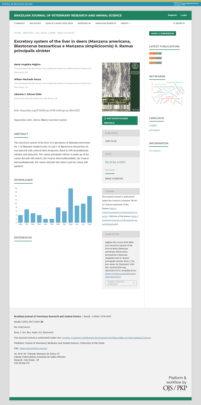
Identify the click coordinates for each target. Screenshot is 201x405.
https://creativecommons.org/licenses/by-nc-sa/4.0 (120, 212)
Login (184, 15)
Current (19, 23)
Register (172, 15)
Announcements (105, 23)
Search (180, 23)
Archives (35, 23)
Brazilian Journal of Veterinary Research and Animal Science (68, 15)
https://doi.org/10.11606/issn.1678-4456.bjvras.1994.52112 (50, 110)
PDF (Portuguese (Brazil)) (116, 120)
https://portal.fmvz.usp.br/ (33, 348)
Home (17, 33)
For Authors (155, 150)
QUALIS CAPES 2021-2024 (59, 23)
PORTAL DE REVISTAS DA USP (17, 4)
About (125, 23)
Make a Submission (162, 33)
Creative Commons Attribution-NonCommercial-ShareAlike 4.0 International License (106, 337)
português (154, 130)
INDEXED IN (84, 23)
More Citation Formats (115, 283)
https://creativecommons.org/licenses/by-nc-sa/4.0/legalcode (120, 220)
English (153, 125)
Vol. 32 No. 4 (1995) (45, 33)
